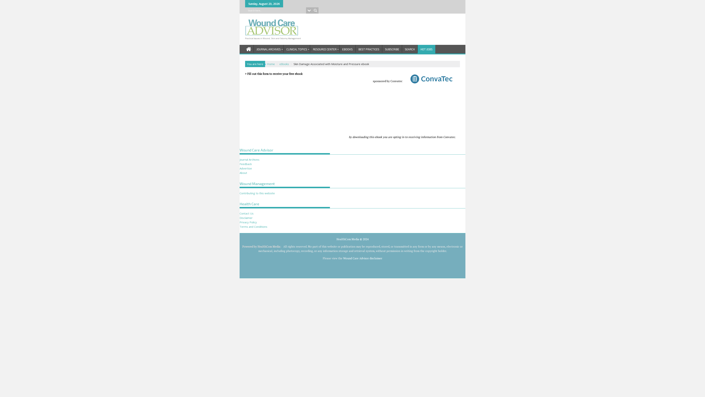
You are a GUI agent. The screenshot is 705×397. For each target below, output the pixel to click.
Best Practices (368, 49)
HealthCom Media (269, 246)
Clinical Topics (296, 49)
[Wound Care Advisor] (249, 48)
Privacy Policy (248, 222)
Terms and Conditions (253, 226)
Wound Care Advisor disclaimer (362, 258)
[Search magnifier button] (315, 10)
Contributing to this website (257, 193)
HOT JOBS (426, 49)
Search (410, 49)
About (243, 173)
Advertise (246, 168)
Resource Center (325, 49)
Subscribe (392, 49)
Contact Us (247, 213)
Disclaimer (246, 218)
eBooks (347, 49)
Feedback (246, 164)
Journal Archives (268, 49)
